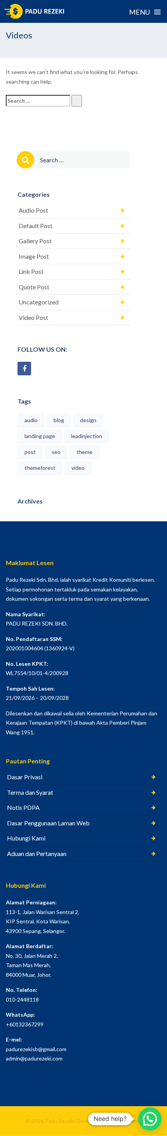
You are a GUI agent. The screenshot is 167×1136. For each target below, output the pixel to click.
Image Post (34, 256)
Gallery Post (35, 240)
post (30, 452)
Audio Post (33, 210)
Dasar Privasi (24, 776)
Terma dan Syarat (30, 792)
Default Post (35, 225)
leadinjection (86, 436)
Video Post (33, 317)
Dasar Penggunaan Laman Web (48, 823)
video (78, 467)
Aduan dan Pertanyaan (36, 853)
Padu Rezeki (60, 1120)
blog (59, 420)
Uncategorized (39, 302)
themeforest (40, 467)
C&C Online (125, 1120)
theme (84, 452)
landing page (39, 436)
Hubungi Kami (26, 838)
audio (31, 420)
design (88, 420)
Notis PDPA (23, 807)
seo (56, 452)
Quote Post (34, 286)
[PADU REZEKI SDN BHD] (35, 11)
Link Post (31, 271)
